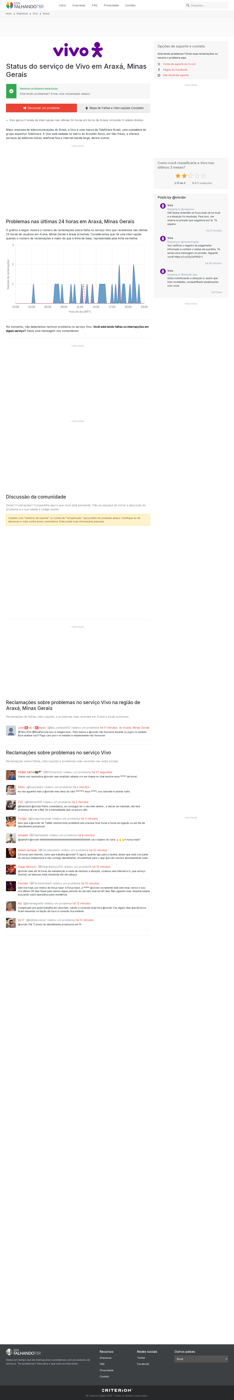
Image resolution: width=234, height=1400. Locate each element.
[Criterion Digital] (117, 1390)
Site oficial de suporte (176, 75)
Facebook (143, 1364)
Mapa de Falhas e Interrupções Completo (116, 108)
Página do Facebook (175, 69)
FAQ (94, 5)
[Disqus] (78, 571)
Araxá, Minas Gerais (136, 727)
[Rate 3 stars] (191, 176)
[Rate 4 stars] (197, 176)
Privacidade (111, 5)
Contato (130, 5)
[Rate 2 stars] (185, 176)
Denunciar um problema (43, 108)
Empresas (78, 5)
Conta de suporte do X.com (179, 64)
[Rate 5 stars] (204, 176)
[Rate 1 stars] (178, 176)
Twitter (141, 1357)
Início (62, 5)
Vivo (35, 13)
